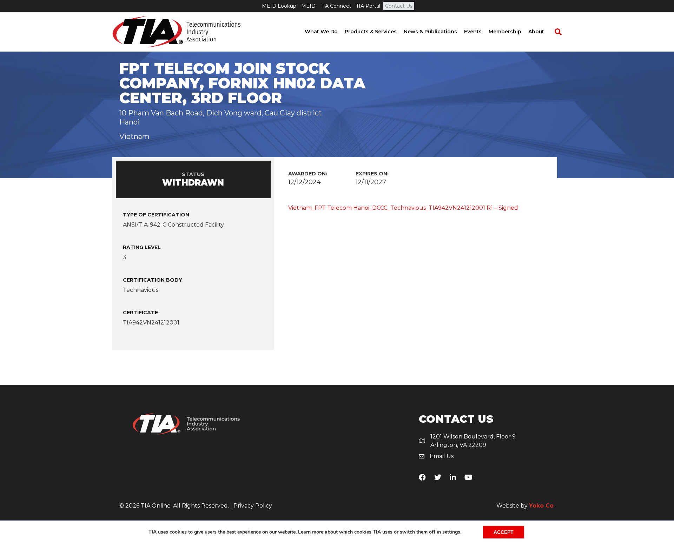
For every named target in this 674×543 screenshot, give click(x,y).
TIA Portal (368, 6)
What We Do (321, 31)
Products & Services (371, 31)
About (536, 31)
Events (473, 31)
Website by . (525, 505)
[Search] (555, 32)
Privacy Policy (252, 505)
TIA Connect (336, 6)
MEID (308, 6)
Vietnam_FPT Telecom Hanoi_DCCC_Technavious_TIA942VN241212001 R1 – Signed (403, 208)
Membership (505, 31)
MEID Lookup (279, 6)
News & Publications (430, 31)
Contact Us (398, 6)
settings (451, 532)
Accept (504, 532)
